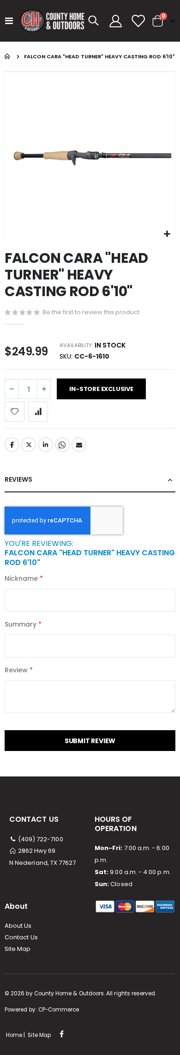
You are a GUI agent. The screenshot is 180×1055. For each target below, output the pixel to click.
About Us (18, 925)
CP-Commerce (58, 1009)
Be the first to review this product (90, 312)
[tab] (90, 480)
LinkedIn (45, 444)
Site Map (18, 948)
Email (79, 444)
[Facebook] (62, 1035)
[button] (167, 234)
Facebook (12, 444)
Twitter (28, 444)
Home (8, 56)
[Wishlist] (137, 21)
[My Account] (115, 21)
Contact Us (21, 937)
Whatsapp (62, 444)
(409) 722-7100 (40, 839)
